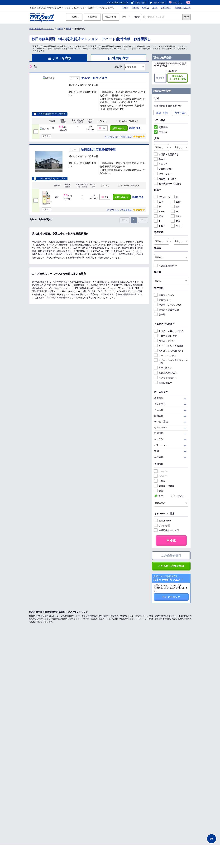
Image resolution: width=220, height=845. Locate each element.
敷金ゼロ (163, 159)
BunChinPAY (165, 520)
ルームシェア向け (168, 355)
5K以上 (179, 226)
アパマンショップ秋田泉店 (119, 210)
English (125, 8)
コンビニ (163, 476)
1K (177, 197)
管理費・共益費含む (169, 154)
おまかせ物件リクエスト (117, 2)
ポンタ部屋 (164, 525)
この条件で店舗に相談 (171, 566)
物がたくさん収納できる (171, 350)
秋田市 (68, 29)
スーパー (163, 471)
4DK (178, 221)
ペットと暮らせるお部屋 (171, 345)
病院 (161, 491)
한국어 (155, 8)
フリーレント (165, 174)
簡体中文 (135, 8)
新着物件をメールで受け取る (177, 77)
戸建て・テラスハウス (170, 305)
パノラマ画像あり (168, 378)
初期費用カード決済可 (170, 183)
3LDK (178, 216)
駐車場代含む (165, 169)
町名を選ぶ (180, 112)
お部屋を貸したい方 (183, 8)
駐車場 (162, 314)
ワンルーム (164, 197)
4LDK (161, 226)
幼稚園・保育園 (166, 486)
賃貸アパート (165, 300)
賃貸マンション (166, 295)
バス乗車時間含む (168, 266)
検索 (186, 17)
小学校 (162, 481)
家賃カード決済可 (168, 178)
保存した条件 (141, 2)
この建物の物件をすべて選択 (52, 114)
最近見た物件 (159, 2)
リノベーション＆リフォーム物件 (173, 361)
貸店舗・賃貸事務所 (169, 309)
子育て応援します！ (169, 336)
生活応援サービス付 (169, 530)
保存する (160, 78)
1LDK (178, 202)
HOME (74, 17)
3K (177, 211)
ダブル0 (163, 132)
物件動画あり (165, 382)
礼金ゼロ (163, 164)
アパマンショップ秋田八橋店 (118, 137)
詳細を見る (135, 128)
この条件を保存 (171, 555)
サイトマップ (166, 8)
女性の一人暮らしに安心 (171, 331)
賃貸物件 (163, 127)
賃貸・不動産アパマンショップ (41, 29)
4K (160, 221)
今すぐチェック (171, 596)
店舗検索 (92, 17)
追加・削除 (162, 112)
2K (160, 206)
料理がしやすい (166, 340)
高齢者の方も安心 (168, 373)
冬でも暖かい (165, 368)
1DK (161, 202)
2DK (178, 206)
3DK (161, 216)
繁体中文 (145, 8)
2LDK (161, 211)
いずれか (180, 496)
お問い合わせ (119, 128)
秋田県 (60, 29)
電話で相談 (110, 17)
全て (161, 496)
